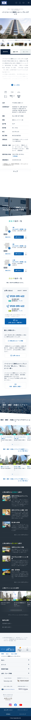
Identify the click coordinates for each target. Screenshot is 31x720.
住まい (7, 653)
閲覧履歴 (16, 3)
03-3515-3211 (15, 299)
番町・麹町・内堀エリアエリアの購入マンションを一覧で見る (15, 479)
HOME (2, 653)
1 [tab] (12, 444)
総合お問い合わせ (8, 709)
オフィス (3, 664)
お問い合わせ (23, 3)
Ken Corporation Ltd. (4, 2)
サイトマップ (23, 714)
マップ (20, 300)
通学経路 (15, 156)
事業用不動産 (4, 669)
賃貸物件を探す (6, 623)
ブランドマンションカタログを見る (18, 615)
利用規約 (8, 714)
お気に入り (20, 3)
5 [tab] (17, 444)
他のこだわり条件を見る (21, 534)
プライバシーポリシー (22, 709)
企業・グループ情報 (6, 673)
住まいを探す (14, 653)
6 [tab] (18, 444)
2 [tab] (13, 444)
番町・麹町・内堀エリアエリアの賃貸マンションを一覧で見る (15, 450)
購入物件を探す (6, 627)
